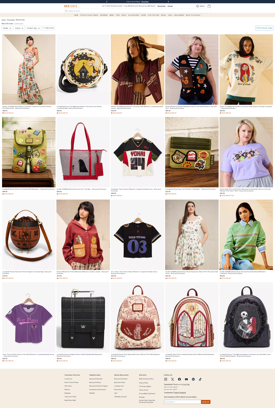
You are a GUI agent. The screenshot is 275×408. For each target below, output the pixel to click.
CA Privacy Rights (145, 386)
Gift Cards (68, 386)
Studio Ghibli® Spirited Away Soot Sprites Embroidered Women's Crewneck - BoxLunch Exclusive (243, 272)
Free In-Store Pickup (71, 382)
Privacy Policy (143, 383)
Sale (170, 15)
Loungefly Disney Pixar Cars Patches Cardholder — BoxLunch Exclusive (191, 189)
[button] (200, 6)
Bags (124, 15)
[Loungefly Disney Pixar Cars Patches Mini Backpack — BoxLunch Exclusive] (29, 152)
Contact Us (68, 379)
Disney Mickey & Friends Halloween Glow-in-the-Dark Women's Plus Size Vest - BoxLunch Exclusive (191, 107)
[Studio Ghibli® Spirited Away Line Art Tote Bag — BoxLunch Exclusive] (83, 152)
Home (143, 15)
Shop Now (151, 1)
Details (170, 6)
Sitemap (142, 397)
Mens (111, 15)
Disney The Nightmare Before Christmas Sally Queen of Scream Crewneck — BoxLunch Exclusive (246, 107)
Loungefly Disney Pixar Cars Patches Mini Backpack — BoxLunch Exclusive (28, 189)
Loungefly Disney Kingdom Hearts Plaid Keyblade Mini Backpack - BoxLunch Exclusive (80, 355)
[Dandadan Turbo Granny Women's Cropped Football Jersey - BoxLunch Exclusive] (137, 152)
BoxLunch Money (95, 382)
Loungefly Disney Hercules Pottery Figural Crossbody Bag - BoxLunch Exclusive (27, 272)
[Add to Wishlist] (53, 36)
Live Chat (186, 384)
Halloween (179, 15)
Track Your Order (70, 397)
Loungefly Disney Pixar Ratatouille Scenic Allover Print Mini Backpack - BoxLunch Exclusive (136, 355)
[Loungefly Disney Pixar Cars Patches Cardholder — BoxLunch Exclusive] (192, 152)
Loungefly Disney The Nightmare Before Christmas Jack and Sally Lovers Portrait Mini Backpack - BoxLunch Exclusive (245, 355)
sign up (205, 402)
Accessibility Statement (147, 393)
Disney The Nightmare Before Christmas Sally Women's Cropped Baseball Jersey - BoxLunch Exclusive (137, 107)
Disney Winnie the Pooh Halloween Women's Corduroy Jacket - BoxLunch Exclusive (83, 272)
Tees (118, 15)
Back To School (193, 15)
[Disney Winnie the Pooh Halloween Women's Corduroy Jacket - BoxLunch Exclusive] (83, 235)
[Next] (168, 1)
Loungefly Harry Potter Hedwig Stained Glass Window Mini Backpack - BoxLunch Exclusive (190, 355)
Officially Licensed (120, 397)
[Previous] (106, 1)
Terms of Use (143, 390)
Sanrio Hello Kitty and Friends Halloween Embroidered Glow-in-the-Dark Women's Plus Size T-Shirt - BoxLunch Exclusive (245, 190)
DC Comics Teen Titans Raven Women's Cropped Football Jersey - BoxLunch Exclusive (134, 272)
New (76, 15)
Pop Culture (153, 15)
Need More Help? (70, 400)
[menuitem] (209, 5)
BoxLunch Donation (121, 379)
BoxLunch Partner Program (98, 386)
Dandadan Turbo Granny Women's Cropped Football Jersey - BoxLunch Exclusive (136, 190)
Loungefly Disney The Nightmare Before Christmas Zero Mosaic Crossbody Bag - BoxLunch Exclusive (79, 107)
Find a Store (118, 389)
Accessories (133, 15)
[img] (165, 379)
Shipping (67, 393)
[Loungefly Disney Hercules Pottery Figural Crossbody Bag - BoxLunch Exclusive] (29, 235)
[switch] (264, 28)
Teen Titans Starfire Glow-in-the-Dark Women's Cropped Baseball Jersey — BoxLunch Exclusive (28, 355)
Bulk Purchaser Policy (146, 379)
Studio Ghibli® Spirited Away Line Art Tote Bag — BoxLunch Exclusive (81, 189)
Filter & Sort (49, 28)
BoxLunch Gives (119, 382)
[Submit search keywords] (66, 11)
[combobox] (138, 11)
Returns (67, 389)
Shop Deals (162, 6)
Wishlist (92, 393)
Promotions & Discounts (97, 389)
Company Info (119, 386)
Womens (104, 15)
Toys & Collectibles (89, 15)
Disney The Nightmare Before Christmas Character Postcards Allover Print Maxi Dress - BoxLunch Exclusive (27, 107)
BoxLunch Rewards (95, 379)
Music (163, 15)
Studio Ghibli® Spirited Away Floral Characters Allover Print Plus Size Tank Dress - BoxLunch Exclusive (192, 272)
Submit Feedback (180, 393)
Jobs (115, 393)
